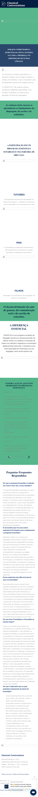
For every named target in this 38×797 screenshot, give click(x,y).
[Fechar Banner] (1, 793)
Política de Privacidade (21, 774)
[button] (9, 457)
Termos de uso (6, 774)
